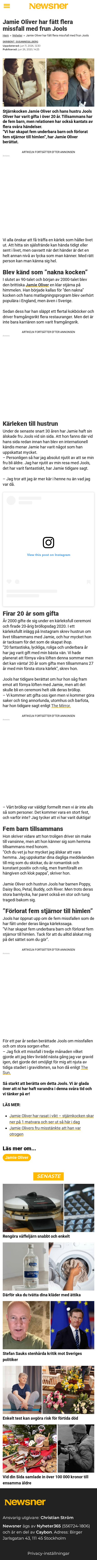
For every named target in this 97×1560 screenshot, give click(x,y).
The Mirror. (61, 705)
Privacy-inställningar (48, 1553)
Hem (6, 35)
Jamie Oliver (37, 284)
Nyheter (17, 35)
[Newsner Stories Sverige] (48, 6)
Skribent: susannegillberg (20, 41)
